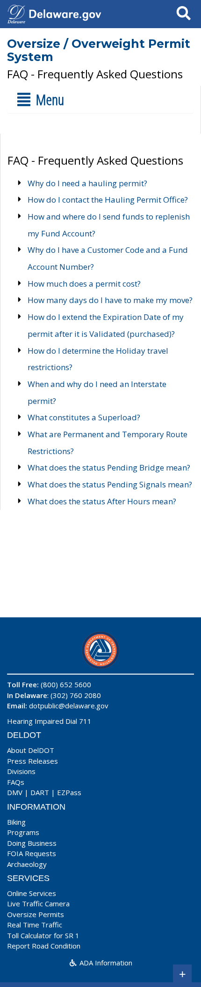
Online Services (31, 893)
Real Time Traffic (34, 924)
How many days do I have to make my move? (110, 300)
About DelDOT (30, 750)
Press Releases (32, 761)
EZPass (69, 792)
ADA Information (105, 962)
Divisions (21, 771)
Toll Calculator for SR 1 (43, 935)
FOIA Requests (31, 853)
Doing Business (32, 843)
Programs (23, 832)
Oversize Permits (35, 914)
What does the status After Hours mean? (102, 501)
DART (39, 792)
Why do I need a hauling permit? (87, 183)
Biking (16, 822)
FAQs (15, 782)
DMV (14, 792)
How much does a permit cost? (84, 283)
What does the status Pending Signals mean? (110, 484)
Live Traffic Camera (38, 903)
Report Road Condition (43, 945)
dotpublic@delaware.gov (68, 705)
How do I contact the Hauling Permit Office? (108, 199)
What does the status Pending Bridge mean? (109, 467)
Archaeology (27, 864)
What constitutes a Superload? (84, 417)
